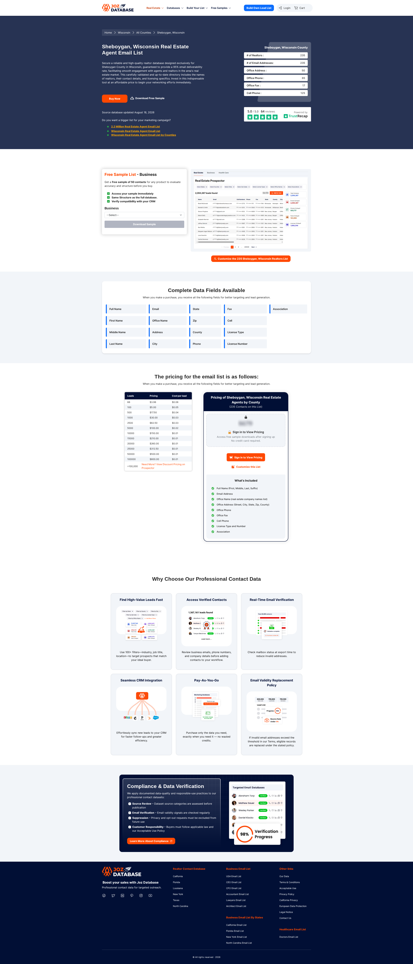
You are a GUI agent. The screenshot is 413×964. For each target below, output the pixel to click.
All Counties (143, 32)
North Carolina (180, 906)
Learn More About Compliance (149, 841)
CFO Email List (233, 888)
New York (178, 894)
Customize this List (248, 466)
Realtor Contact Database (189, 868)
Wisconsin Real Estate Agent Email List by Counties (143, 135)
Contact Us (285, 918)
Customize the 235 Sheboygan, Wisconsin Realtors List (253, 258)
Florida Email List (235, 931)
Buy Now (114, 98)
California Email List (236, 925)
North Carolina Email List (239, 942)
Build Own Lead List (259, 8)
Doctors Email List (288, 936)
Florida (176, 882)
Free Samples (219, 8)
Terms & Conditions (289, 882)
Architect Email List (236, 906)
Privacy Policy (286, 894)
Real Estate (153, 8)
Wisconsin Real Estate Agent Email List (135, 131)
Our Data (284, 876)
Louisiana (178, 888)
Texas (176, 900)
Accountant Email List (237, 894)
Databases (173, 8)
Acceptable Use (287, 888)
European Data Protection (293, 906)
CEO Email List (233, 882)
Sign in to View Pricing (248, 457)
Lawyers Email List (236, 900)
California (178, 876)
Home (108, 32)
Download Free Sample (150, 98)
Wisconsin (124, 32)
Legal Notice (286, 912)
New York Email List (236, 936)
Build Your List (195, 8)
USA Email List (233, 876)
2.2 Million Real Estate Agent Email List (135, 126)
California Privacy (288, 900)
